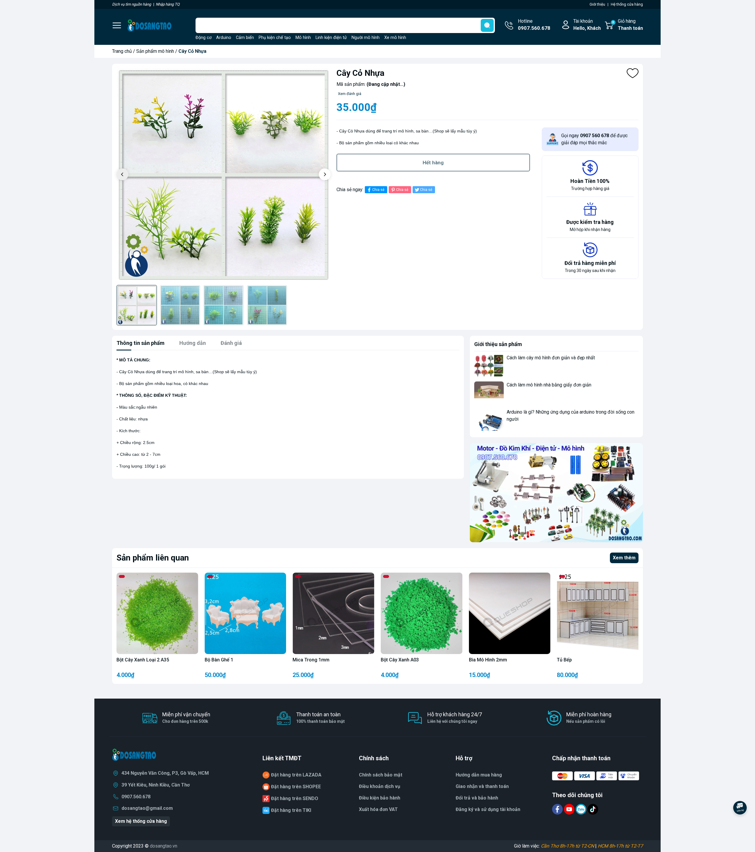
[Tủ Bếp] (598, 613)
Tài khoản (587, 24)
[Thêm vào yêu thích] (633, 73)
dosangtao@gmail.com (147, 808)
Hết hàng (433, 163)
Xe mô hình (395, 37)
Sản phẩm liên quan (152, 558)
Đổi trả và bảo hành (477, 798)
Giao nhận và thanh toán (482, 786)
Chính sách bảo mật (380, 775)
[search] (487, 25)
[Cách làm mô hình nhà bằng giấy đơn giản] (489, 392)
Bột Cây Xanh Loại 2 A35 (142, 660)
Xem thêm (624, 558)
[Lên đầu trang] (740, 824)
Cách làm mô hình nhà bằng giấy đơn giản (549, 385)
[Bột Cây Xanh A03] (421, 613)
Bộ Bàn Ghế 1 (219, 660)
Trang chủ (122, 51)
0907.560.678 (136, 796)
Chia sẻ (378, 190)
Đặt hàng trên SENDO (294, 798)
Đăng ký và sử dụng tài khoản (488, 809)
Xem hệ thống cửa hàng (141, 821)
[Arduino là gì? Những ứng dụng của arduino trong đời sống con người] (489, 420)
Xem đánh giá (349, 93)
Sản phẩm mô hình (155, 51)
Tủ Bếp (564, 660)
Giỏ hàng (627, 24)
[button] (325, 174)
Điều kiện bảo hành (379, 798)
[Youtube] (570, 809)
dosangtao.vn (163, 846)
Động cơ (203, 37)
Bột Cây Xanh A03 (400, 660)
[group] (223, 175)
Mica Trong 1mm (311, 660)
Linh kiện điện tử (331, 37)
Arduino (223, 37)
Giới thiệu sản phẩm (498, 344)
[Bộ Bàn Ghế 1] (245, 613)
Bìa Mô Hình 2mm (488, 660)
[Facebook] (558, 809)
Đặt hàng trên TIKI (291, 810)
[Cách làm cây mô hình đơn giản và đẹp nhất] (489, 365)
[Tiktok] (592, 809)
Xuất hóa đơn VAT (378, 809)
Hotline (534, 24)
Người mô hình (366, 37)
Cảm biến (245, 37)
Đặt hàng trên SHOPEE (296, 786)
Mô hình (303, 37)
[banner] (556, 492)
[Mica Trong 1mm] (333, 613)
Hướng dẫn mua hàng (479, 775)
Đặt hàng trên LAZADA (296, 775)
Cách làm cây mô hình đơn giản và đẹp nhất (551, 358)
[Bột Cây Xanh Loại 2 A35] (157, 613)
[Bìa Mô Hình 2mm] (510, 613)
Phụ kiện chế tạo (275, 37)
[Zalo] (581, 809)
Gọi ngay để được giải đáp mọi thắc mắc (594, 139)
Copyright (122, 846)
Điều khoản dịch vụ (379, 786)
